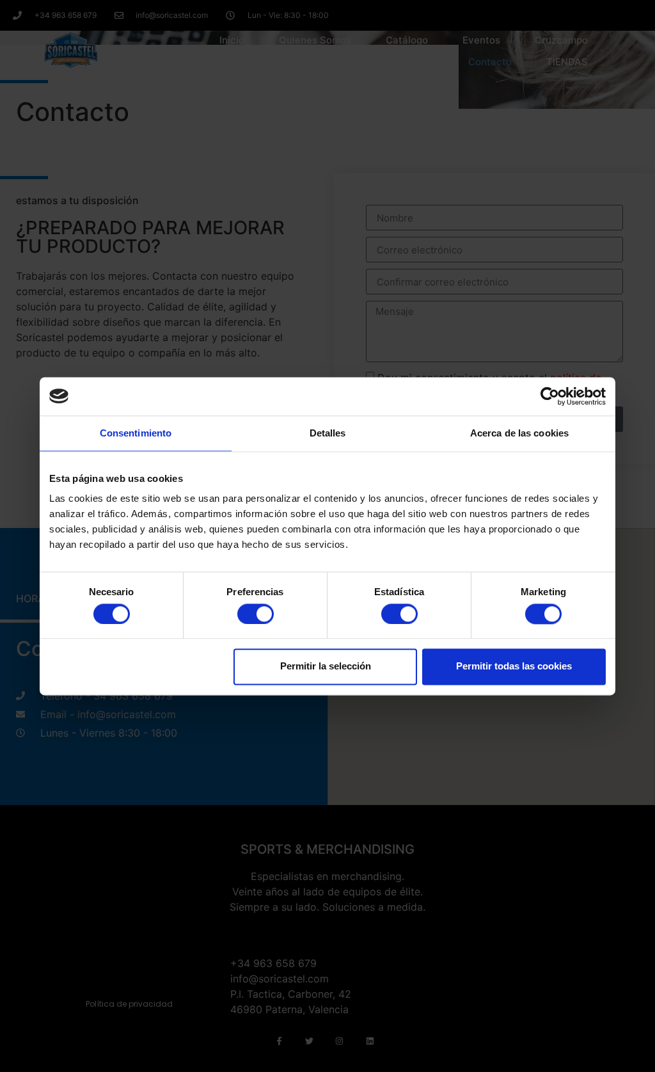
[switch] (255, 614)
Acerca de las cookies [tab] (519, 433)
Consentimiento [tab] (135, 433)
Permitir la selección (325, 666)
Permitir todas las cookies (514, 666)
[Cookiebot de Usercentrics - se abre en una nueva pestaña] (550, 396)
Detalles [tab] (328, 433)
